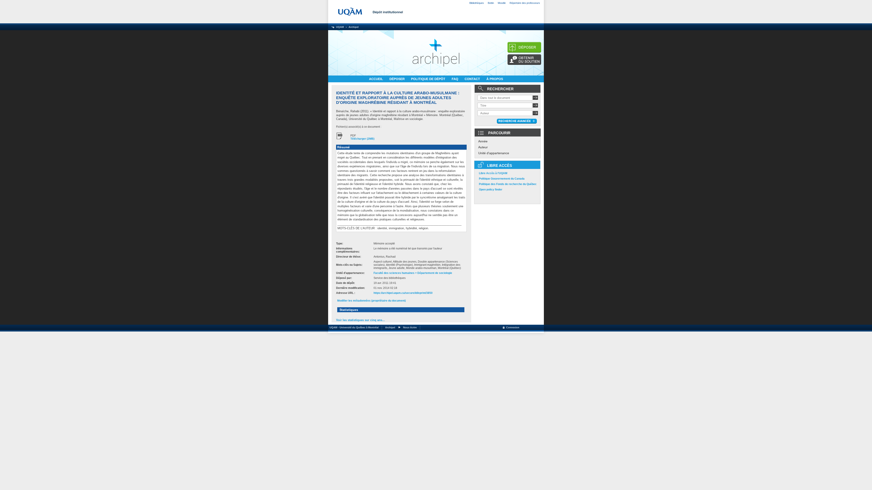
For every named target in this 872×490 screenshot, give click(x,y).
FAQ (455, 79)
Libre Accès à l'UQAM (493, 173)
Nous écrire (410, 327)
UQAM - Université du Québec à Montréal (353, 327)
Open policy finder (490, 189)
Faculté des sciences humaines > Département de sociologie (413, 273)
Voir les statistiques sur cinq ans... (360, 320)
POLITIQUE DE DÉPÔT (428, 79)
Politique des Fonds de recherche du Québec (508, 184)
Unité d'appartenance (493, 153)
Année (483, 141)
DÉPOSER (397, 79)
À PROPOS (494, 79)
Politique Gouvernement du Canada (502, 178)
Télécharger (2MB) (362, 138)
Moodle (502, 3)
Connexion (512, 327)
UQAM (340, 27)
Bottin (491, 3)
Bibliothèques (476, 3)
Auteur (483, 147)
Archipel (354, 27)
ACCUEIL (376, 79)
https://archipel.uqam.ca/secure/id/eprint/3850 (403, 293)
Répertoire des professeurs (525, 3)
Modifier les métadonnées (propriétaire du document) (371, 300)
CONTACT (473, 79)
